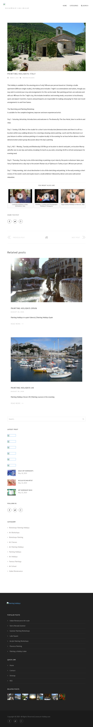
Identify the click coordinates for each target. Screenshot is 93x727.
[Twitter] (15, 221)
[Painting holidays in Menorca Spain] (55, 697)
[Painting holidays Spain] (46, 280)
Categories (74, 6)
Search (85, 6)
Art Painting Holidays (16, 547)
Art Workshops (14, 532)
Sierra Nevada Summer (18, 626)
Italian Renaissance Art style (20, 621)
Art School (12, 566)
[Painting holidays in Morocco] (32, 697)
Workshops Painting (16, 537)
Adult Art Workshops (25, 471)
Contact (12, 670)
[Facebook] (9, 221)
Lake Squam (14, 636)
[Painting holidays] (16, 4)
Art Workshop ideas (25, 490)
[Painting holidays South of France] (47, 697)
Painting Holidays (28, 78)
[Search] (83, 419)
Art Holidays (13, 557)
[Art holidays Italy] (62, 697)
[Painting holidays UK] (46, 359)
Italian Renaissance (16, 571)
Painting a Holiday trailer (18, 651)
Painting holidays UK (22, 387)
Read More (15, 324)
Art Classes (13, 542)
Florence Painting (16, 646)
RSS (11, 681)
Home (65, 6)
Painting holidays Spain (24, 308)
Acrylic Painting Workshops (19, 641)
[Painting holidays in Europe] (25, 697)
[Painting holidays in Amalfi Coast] (40, 697)
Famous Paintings (15, 561)
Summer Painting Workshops (20, 631)
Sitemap (12, 676)
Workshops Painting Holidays (19, 528)
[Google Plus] (21, 221)
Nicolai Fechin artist (25, 480)
